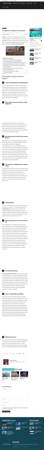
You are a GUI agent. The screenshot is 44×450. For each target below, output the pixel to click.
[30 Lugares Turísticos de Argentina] (32, 58)
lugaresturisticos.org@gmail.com (23, 446)
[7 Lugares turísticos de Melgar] (32, 432)
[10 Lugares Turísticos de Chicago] (18, 423)
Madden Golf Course (8, 72)
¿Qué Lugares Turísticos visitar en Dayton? (12, 59)
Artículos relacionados (8, 369)
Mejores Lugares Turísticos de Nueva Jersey (5, 378)
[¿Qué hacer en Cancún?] (18, 428)
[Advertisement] (22, 17)
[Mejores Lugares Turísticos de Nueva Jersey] (6, 374)
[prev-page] (2, 382)
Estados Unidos (7, 26)
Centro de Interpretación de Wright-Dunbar (13, 61)
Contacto (11, 0)
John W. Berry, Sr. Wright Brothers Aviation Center (14, 65)
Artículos (31, 36)
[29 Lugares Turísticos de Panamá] (32, 423)
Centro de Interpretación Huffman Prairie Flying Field (15, 62)
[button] (40, 3)
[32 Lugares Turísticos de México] (32, 54)
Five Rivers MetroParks (8, 69)
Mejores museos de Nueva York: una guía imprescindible (14, 378)
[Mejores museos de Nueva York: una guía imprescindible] (15, 374)
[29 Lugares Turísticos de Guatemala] (32, 49)
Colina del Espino (7, 66)
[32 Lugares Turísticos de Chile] (32, 63)
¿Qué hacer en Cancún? (24, 427)
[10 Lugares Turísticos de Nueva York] (4, 423)
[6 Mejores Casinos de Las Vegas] (24, 374)
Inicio (3, 26)
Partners (15, 0)
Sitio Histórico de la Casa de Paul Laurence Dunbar (14, 64)
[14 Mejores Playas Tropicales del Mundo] (36, 32)
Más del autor (18, 369)
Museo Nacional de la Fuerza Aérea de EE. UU (13, 68)
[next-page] (4, 382)
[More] (24, 354)
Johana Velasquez (6, 34)
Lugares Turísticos (32, 40)
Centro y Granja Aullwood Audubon (11, 71)
